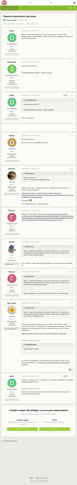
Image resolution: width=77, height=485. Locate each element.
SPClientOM (11, 62)
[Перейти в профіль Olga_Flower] (11, 309)
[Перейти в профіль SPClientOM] (11, 69)
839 (12, 78)
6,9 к (12, 319)
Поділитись (20, 24)
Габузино (11, 210)
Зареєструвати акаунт (22, 429)
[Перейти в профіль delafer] (4, 20)
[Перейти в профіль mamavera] (11, 175)
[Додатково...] (72, 31)
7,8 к (12, 258)
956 (12, 184)
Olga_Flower (11, 303)
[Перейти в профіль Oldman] (11, 142)
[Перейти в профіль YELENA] (11, 248)
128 (12, 46)
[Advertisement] (45, 129)
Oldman (11, 135)
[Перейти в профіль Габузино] (11, 217)
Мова (31, 478)
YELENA (12, 242)
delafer (14, 20)
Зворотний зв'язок (42, 478)
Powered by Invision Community (38, 482)
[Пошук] (51, 2)
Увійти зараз (54, 429)
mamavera (11, 169)
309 (12, 151)
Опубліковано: (31, 30)
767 (12, 226)
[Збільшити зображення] (37, 72)
